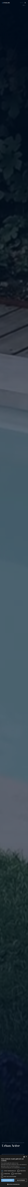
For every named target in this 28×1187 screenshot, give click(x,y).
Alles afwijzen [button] (21, 1180)
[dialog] (14, 1171)
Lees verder (22, 1167)
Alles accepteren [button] (8, 1180)
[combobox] (24, 5)
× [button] (26, 1156)
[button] (14, 1184)
